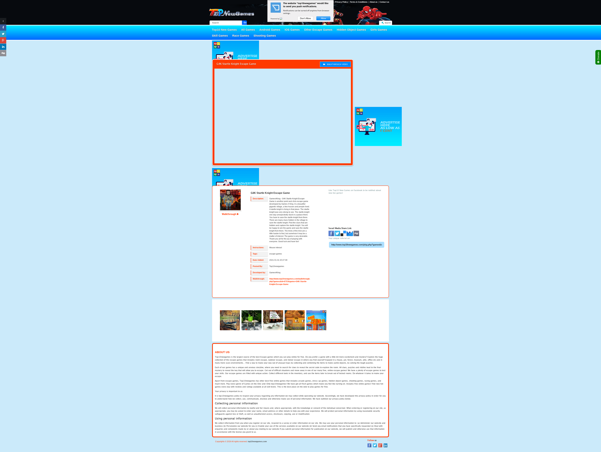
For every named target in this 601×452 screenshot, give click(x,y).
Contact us (384, 2)
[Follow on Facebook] (3, 27)
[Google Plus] (380, 445)
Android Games (269, 29)
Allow (323, 18)
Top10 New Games (224, 29)
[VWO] (283, 19)
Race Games (240, 35)
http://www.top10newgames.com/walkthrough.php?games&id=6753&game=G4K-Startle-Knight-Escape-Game (289, 281)
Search (388, 23)
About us (374, 2)
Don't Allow (305, 18)
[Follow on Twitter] (3, 34)
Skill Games (220, 35)
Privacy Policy (341, 2)
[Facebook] (369, 445)
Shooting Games (265, 35)
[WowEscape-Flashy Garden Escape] (251, 320)
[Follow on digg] (3, 53)
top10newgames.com (257, 441)
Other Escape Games (318, 29)
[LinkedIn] (385, 445)
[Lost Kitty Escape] (230, 320)
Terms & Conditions (358, 2)
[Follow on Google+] (3, 40)
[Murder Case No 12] (316, 320)
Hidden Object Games (351, 29)
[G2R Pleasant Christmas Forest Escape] (273, 320)
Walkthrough (229, 214)
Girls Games (378, 29)
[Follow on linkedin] (3, 47)
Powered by (275, 19)
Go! (245, 22)
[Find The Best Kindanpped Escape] (295, 320)
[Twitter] (375, 445)
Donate (598, 56)
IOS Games (292, 29)
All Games (248, 29)
